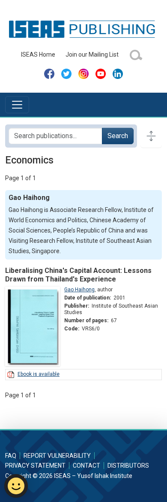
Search (117, 136)
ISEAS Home (38, 54)
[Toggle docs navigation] (151, 136)
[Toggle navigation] (17, 104)
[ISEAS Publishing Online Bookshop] (83, 28)
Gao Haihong (79, 290)
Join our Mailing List (92, 54)
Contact (86, 465)
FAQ (10, 455)
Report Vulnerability (57, 455)
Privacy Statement (35, 465)
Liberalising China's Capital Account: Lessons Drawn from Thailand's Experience (78, 274)
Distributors (128, 465)
